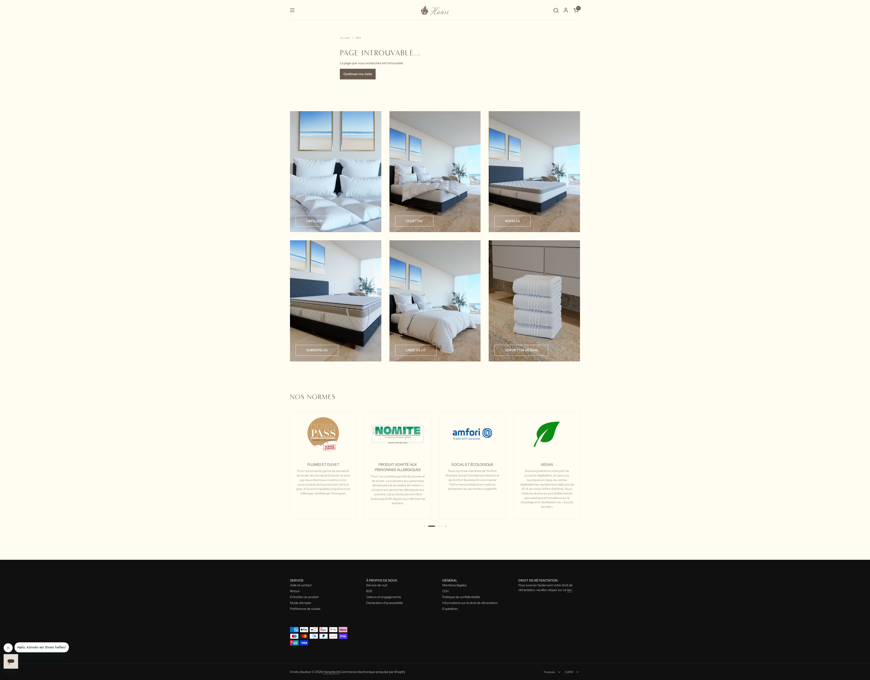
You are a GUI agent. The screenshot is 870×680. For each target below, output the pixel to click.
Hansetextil (331, 672)
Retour (295, 591)
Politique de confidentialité (461, 597)
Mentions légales (454, 585)
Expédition (450, 609)
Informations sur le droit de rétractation (470, 603)
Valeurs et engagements (383, 597)
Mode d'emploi (300, 603)
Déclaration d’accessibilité (384, 603)
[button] (556, 10)
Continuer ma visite (357, 74)
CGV (445, 591)
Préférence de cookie (305, 609)
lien (569, 590)
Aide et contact (301, 585)
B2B (369, 591)
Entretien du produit (304, 597)
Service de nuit (376, 585)
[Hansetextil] (435, 10)
